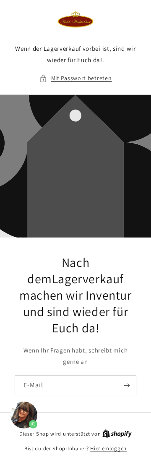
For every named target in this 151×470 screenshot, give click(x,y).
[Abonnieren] (126, 385)
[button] (75, 78)
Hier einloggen (108, 448)
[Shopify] (117, 433)
